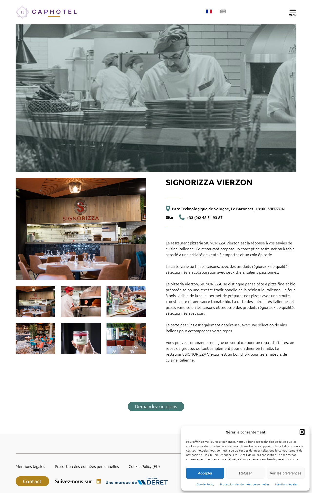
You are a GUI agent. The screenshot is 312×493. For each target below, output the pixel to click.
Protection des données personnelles (244, 484)
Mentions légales (286, 484)
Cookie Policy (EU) (144, 466)
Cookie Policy (205, 484)
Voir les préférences (286, 473)
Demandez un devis (156, 406)
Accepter (205, 473)
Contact (32, 481)
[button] (302, 432)
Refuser (245, 473)
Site (169, 217)
